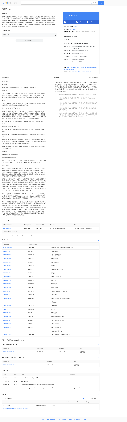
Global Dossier (82, 71)
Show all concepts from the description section (16, 408)
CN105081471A (7, 273)
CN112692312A (7, 228)
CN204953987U (7, 323)
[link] (6, 405)
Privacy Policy (77, 419)
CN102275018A (7, 269)
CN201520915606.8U (8, 352)
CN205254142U (7, 265)
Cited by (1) (70, 67)
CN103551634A (7, 294)
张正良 (71, 29)
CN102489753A (7, 262)
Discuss (88, 71)
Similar (91, 22)
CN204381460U (7, 316)
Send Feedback (51, 419)
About (42, 419)
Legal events (76, 67)
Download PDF (70, 22)
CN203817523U (7, 251)
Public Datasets (62, 419)
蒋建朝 (75, 29)
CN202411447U (7, 309)
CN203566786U (7, 298)
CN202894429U (7, 258)
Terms (70, 419)
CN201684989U (7, 305)
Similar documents (86, 67)
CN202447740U (7, 287)
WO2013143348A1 (8, 247)
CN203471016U (7, 313)
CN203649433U (7, 276)
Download (87, 398)
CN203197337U (7, 302)
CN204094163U (7, 327)
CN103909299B (7, 284)
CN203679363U (7, 291)
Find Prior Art (81, 22)
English (75, 26)
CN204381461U (7, 320)
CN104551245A (7, 280)
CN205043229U (7, 331)
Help (85, 419)
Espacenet (74, 71)
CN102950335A (7, 255)
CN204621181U (7, 334)
